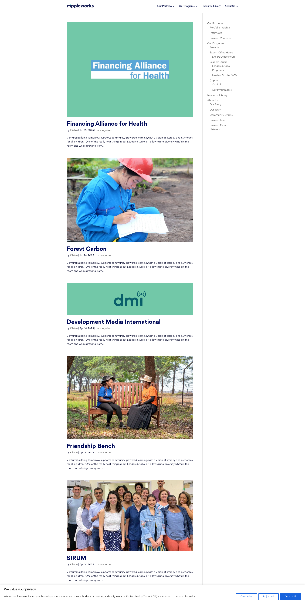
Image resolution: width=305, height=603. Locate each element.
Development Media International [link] (114, 322)
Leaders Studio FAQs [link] (224, 75)
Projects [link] (214, 47)
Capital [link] (214, 81)
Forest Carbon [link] (87, 249)
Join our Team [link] (218, 120)
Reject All (268, 597)
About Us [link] (230, 6)
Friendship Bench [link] (91, 446)
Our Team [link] (215, 110)
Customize (247, 597)
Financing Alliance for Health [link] (107, 124)
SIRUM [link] (76, 558)
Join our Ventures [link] (220, 38)
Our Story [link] (215, 104)
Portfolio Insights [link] (220, 28)
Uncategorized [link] (104, 130)
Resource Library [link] (211, 6)
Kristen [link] (74, 130)
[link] (80, 6)
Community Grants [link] (221, 115)
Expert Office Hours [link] (221, 53)
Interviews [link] (216, 33)
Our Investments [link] (222, 90)
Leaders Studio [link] (218, 62)
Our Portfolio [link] (164, 6)
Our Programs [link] (187, 6)
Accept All (290, 597)
